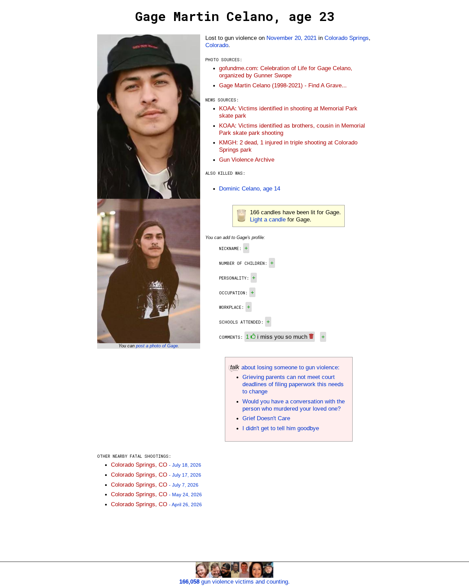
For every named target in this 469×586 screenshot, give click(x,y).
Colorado (216, 45)
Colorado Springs (346, 37)
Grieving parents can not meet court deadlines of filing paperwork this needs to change (293, 384)
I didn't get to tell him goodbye (280, 428)
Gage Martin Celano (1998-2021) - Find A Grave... (283, 85)
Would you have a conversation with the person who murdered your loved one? (293, 405)
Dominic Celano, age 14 (249, 188)
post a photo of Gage (157, 345)
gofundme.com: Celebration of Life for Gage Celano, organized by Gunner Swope (285, 72)
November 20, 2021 (291, 37)
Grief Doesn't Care (266, 418)
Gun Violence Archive (246, 159)
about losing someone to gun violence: (290, 367)
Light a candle (268, 219)
